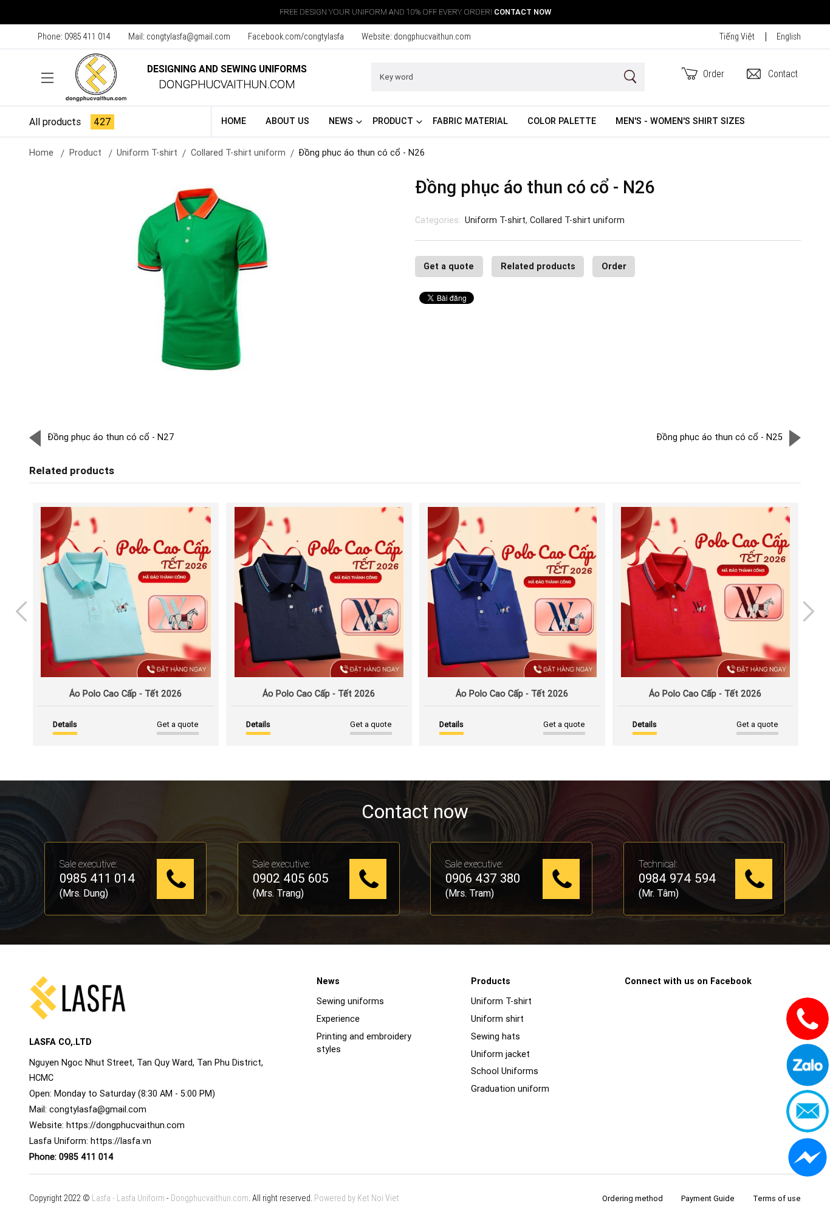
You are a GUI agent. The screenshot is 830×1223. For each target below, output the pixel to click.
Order (713, 73)
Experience (338, 1018)
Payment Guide (708, 1198)
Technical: (658, 864)
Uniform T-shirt (495, 220)
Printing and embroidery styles (364, 1043)
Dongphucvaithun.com (210, 1198)
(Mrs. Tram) (469, 893)
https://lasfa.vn (121, 1140)
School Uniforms (504, 1071)
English (789, 36)
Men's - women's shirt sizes (680, 120)
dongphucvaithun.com (432, 36)
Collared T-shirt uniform (238, 152)
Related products (538, 266)
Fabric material (470, 120)
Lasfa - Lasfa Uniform (128, 1198)
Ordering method (632, 1198)
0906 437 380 (482, 879)
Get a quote (449, 266)
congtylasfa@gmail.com (188, 36)
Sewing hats (495, 1036)
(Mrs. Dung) (84, 893)
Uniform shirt (497, 1018)
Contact (783, 73)
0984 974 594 (677, 879)
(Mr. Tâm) (659, 893)
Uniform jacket (500, 1054)
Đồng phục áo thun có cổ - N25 (719, 437)
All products (70, 121)
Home (233, 120)
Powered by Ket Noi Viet (356, 1198)
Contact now (522, 12)
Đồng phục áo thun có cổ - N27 (110, 437)
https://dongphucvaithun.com (125, 1125)
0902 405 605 (291, 879)
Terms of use (777, 1198)
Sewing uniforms (350, 1001)
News (341, 120)
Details (65, 724)
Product (392, 120)
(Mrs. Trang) (278, 893)
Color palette (561, 120)
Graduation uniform (510, 1088)
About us (287, 120)
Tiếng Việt (737, 36)
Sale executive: (88, 864)
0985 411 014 (87, 36)
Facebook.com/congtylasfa (296, 36)
